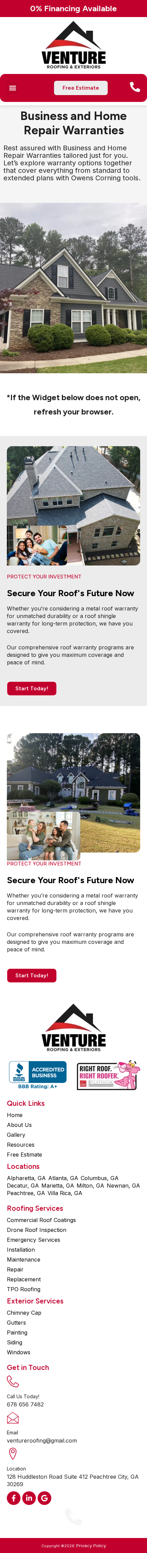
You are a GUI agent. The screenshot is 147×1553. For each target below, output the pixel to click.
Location (16, 1469)
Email (12, 1432)
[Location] (13, 1454)
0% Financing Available (73, 8)
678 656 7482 (25, 1404)
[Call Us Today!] (13, 1381)
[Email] (13, 1417)
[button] (12, 88)
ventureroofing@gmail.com (42, 1440)
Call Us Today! (23, 1396)
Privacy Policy (91, 1545)
